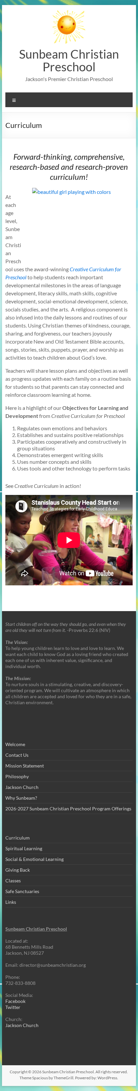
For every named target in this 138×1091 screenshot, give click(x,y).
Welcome (15, 744)
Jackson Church (22, 787)
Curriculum (17, 838)
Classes (13, 880)
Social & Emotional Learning (34, 859)
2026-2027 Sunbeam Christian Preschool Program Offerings (68, 808)
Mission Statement (24, 766)
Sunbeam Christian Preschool (69, 60)
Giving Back (17, 870)
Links (10, 902)
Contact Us (16, 755)
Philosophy (17, 776)
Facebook (15, 1001)
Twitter (12, 1007)
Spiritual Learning (23, 848)
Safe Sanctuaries (22, 891)
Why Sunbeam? (21, 798)
